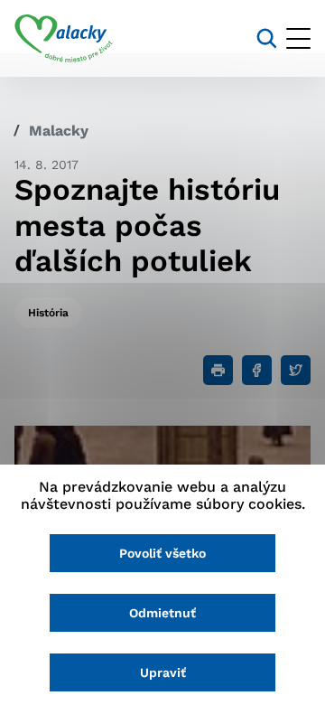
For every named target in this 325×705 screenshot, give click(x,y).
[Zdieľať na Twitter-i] (296, 370)
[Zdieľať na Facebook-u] (257, 370)
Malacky (58, 130)
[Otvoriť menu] (298, 38)
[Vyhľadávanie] (266, 38)
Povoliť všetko (162, 553)
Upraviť (163, 672)
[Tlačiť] (218, 370)
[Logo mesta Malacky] (63, 38)
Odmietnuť (162, 613)
